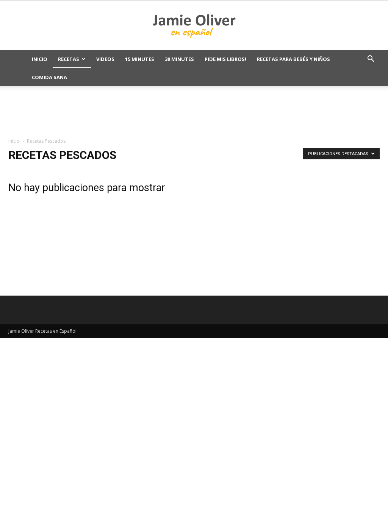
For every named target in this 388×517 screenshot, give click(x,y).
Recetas (68, 59)
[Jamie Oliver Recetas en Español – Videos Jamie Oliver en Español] (194, 25)
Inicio (39, 59)
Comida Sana (49, 77)
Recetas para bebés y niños (293, 59)
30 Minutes (179, 59)
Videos (105, 59)
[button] (370, 59)
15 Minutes (139, 59)
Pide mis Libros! (225, 59)
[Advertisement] (194, 112)
